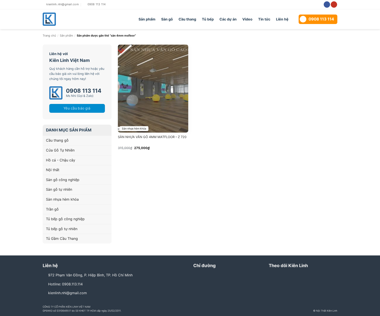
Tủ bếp (208, 19)
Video (247, 19)
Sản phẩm (147, 19)
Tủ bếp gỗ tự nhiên (61, 229)
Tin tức (264, 19)
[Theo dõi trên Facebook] (327, 4)
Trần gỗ (52, 209)
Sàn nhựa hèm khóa (62, 199)
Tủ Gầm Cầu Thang (62, 238)
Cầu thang (187, 19)
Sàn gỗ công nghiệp (62, 179)
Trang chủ (49, 35)
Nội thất (52, 170)
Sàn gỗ (167, 19)
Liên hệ (282, 19)
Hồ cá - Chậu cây (60, 160)
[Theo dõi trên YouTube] (334, 4)
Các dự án (228, 19)
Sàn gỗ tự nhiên (59, 189)
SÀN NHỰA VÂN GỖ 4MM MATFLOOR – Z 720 (152, 137)
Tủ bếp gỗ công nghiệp (65, 219)
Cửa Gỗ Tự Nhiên (60, 150)
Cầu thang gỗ (57, 140)
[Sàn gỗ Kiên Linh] (67, 19)
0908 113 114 (321, 19)
